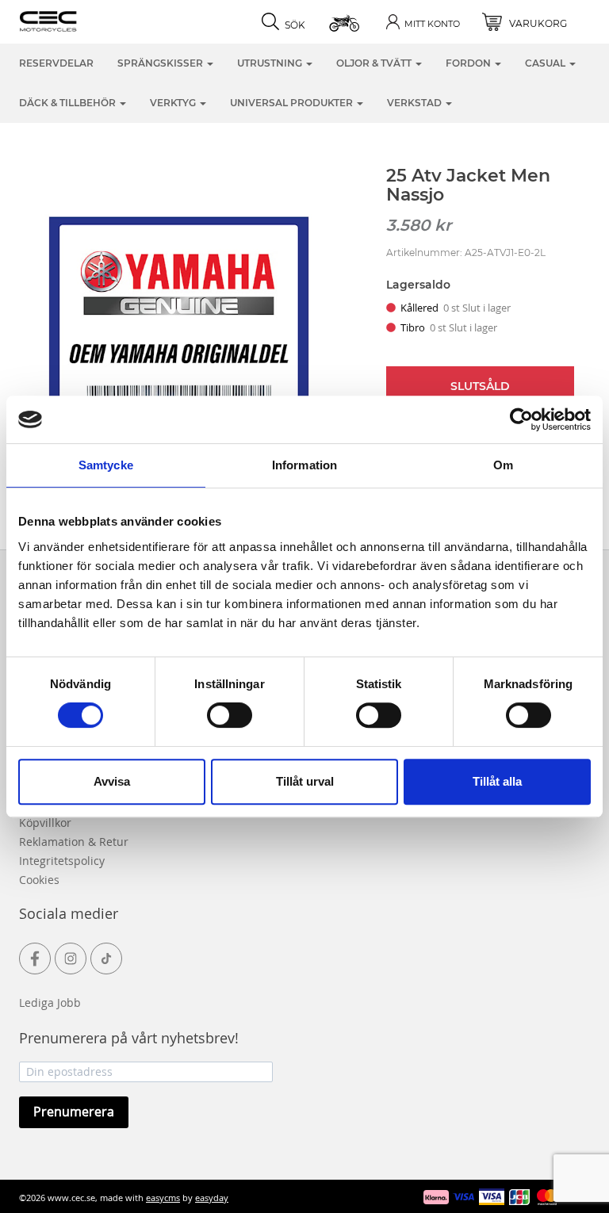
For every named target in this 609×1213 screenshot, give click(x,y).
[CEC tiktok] (106, 958)
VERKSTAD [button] (415, 103)
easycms (163, 1197)
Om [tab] (503, 465)
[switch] (229, 715)
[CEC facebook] (35, 958)
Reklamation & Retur (73, 841)
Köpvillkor (45, 822)
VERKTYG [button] (174, 103)
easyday (211, 1197)
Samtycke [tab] (106, 465)
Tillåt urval (305, 781)
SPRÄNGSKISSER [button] (161, 63)
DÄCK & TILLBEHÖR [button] (68, 103)
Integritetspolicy (62, 860)
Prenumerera (73, 1111)
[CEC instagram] (71, 958)
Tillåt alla (497, 781)
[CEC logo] (72, 20)
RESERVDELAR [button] (56, 63)
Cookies (39, 879)
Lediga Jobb (50, 1002)
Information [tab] (304, 465)
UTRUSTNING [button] (270, 63)
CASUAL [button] (546, 63)
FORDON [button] (469, 63)
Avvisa (112, 781)
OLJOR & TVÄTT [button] (375, 63)
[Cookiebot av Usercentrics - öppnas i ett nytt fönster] (521, 419)
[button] (345, 22)
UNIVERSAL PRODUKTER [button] (292, 103)
